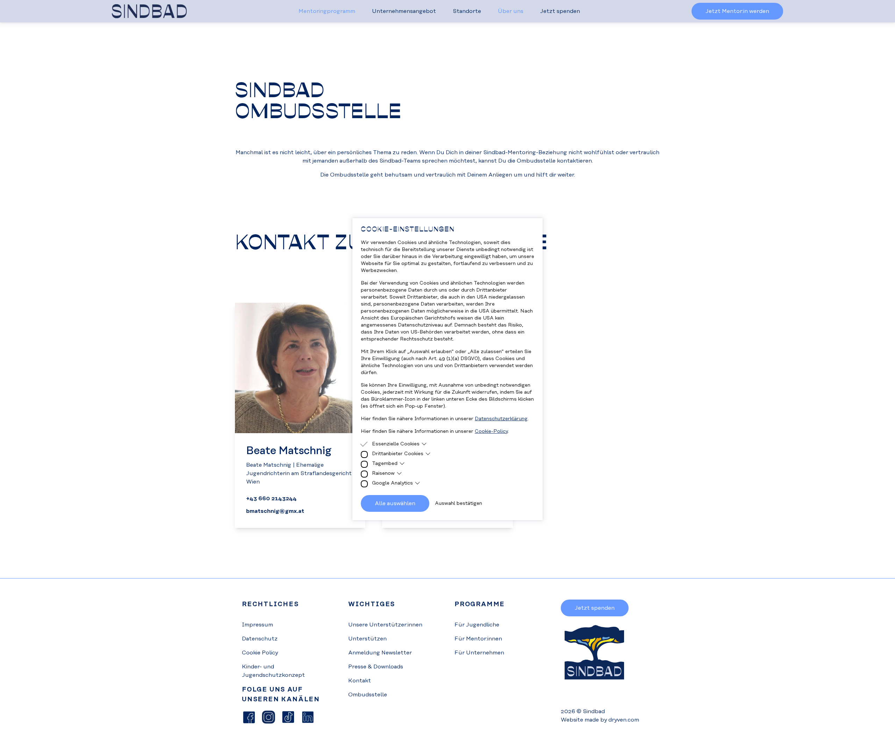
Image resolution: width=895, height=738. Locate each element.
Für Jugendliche (476, 625)
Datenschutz (260, 639)
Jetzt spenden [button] (595, 608)
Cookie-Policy (491, 431)
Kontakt (359, 681)
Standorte (467, 11)
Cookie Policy (260, 653)
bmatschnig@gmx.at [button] (275, 511)
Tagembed (385, 463)
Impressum (257, 625)
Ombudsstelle (367, 695)
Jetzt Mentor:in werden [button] (737, 11)
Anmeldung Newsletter (380, 653)
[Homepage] (149, 11)
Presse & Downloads (375, 667)
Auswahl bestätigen (458, 503)
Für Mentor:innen (478, 639)
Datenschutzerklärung (501, 419)
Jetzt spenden (560, 11)
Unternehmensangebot (404, 11)
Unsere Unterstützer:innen (385, 625)
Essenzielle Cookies (396, 444)
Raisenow (383, 473)
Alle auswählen (395, 503)
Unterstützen (367, 639)
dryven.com (623, 720)
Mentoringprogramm (327, 11)
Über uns (510, 11)
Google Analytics (392, 483)
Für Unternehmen (479, 653)
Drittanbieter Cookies (397, 454)
